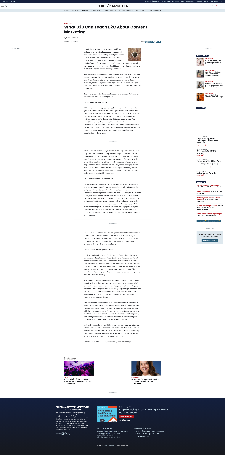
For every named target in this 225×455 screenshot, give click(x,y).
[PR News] (182, 1)
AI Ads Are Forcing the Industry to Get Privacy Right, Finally (145, 380)
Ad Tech (66, 10)
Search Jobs (214, 221)
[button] (2, 6)
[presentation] (200, 62)
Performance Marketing (126, 10)
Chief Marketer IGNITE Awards (206, 152)
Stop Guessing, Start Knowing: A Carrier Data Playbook (207, 140)
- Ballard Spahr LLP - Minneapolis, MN (209, 186)
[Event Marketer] (190, 1)
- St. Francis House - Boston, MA (208, 199)
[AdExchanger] (156, 1)
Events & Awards (141, 10)
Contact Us (124, 431)
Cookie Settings (102, 433)
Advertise (212, 6)
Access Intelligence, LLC (108, 445)
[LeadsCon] (206, 1)
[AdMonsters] (214, 1)
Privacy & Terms (114, 433)
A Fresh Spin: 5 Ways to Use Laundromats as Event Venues (77, 380)
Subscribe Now (209, 241)
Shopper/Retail (95, 10)
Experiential (85, 10)
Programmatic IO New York (209, 161)
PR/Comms (75, 10)
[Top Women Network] (170, 1)
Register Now (201, 145)
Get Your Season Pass (203, 167)
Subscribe (219, 6)
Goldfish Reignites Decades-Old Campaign (214, 96)
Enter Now (200, 155)
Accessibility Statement (105, 435)
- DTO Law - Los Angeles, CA (209, 192)
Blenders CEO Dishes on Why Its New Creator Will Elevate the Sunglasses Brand (214, 86)
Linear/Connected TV (109, 10)
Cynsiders (134, 377)
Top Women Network (155, 10)
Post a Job (201, 221)
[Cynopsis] (199, 1)
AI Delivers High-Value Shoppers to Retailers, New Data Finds (213, 62)
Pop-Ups (66, 377)
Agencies (67, 23)
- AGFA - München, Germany (210, 214)
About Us (116, 431)
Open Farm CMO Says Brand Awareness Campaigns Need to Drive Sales (213, 74)
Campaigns (208, 93)
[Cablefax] (221, 1)
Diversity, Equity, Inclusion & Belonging (109, 437)
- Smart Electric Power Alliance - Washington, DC (210, 207)
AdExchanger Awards (206, 173)
